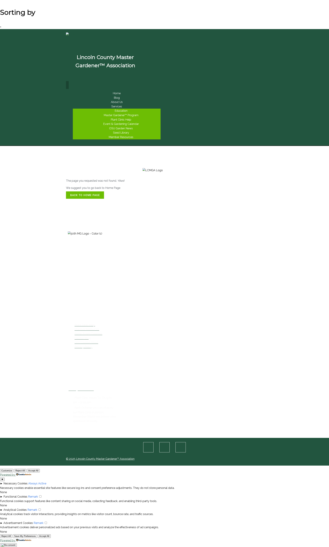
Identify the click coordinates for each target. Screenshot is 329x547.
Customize (6, 470)
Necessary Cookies (15, 483)
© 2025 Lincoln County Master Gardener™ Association (100, 458)
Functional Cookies (15, 496)
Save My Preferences (25, 536)
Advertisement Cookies (18, 523)
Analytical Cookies (15, 509)
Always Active (37, 483)
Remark (33, 496)
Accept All (33, 470)
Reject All (20, 470)
